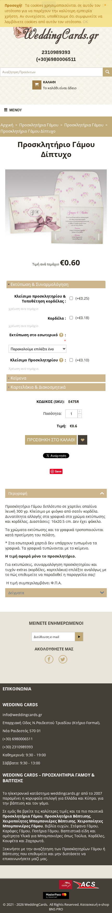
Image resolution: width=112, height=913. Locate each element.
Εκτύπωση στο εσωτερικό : (37, 334)
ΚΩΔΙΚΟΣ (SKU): (50, 401)
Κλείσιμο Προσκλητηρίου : (38, 360)
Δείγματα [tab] (16, 592)
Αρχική (7, 124)
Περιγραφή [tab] (17, 493)
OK (85, 21)
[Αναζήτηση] (107, 72)
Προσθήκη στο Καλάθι (51, 440)
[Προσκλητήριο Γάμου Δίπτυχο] (56, 207)
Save (58, 471)
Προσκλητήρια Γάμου (38, 124)
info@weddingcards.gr (22, 714)
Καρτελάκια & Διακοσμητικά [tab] (38, 387)
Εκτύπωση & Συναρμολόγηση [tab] (40, 284)
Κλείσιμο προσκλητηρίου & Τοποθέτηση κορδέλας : (40, 299)
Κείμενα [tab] (18, 378)
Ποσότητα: (52, 413)
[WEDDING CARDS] (56, 30)
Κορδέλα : (57, 318)
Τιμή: (61, 425)
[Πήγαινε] (79, 636)
